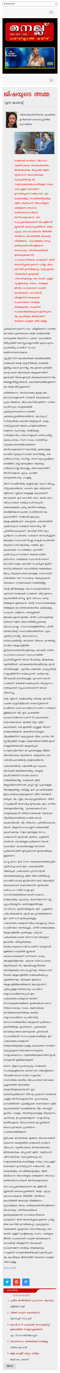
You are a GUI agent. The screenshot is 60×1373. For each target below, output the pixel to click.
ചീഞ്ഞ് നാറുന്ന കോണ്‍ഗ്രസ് (25, 1313)
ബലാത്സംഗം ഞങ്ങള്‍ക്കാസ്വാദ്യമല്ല (29, 1342)
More (10, 1366)
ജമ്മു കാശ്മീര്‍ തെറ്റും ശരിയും (24, 1354)
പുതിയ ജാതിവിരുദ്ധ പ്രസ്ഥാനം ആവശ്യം (32, 1301)
